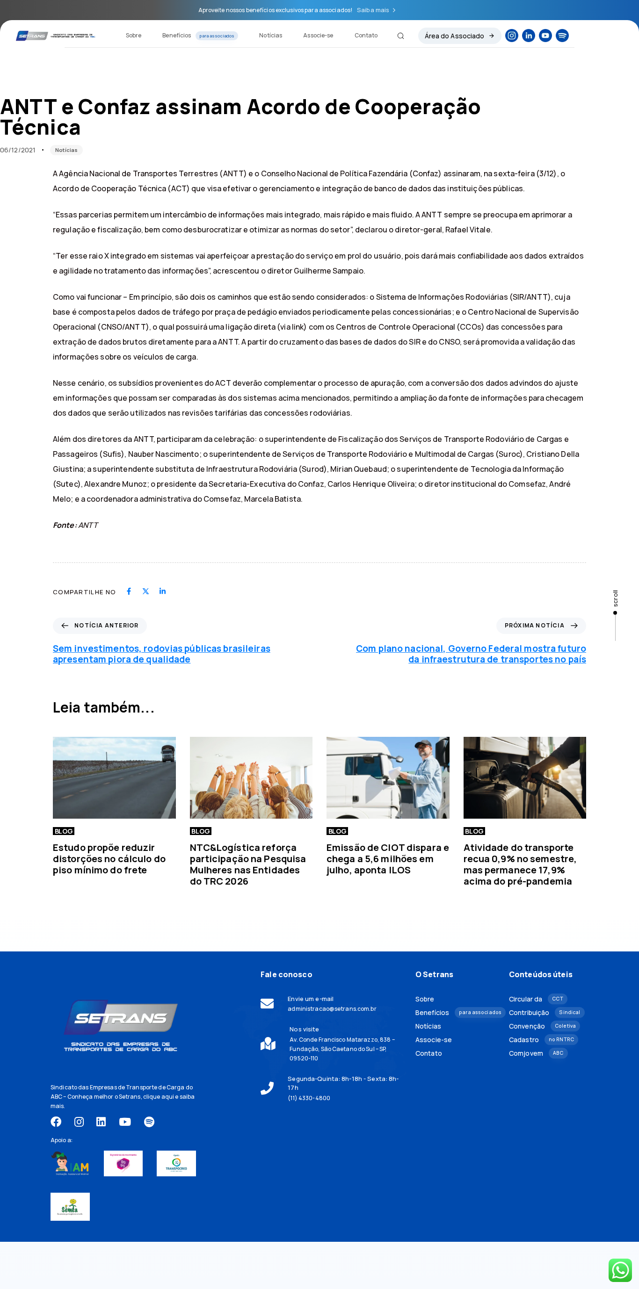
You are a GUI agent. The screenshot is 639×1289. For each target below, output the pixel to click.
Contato (366, 35)
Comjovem (536, 1053)
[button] (397, 35)
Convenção (542, 1026)
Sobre (134, 35)
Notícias (270, 35)
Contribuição (544, 1012)
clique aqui (158, 1097)
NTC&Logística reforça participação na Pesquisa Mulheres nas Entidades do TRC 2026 (248, 864)
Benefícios (198, 35)
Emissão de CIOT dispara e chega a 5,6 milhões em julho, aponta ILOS (388, 858)
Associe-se (318, 35)
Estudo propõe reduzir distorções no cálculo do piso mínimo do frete (109, 858)
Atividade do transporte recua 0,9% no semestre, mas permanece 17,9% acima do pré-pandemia (520, 864)
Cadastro (541, 1039)
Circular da (536, 998)
